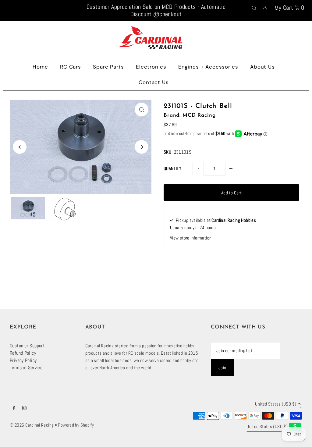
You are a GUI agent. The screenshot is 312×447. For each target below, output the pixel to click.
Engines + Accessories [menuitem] (208, 66)
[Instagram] (24, 408)
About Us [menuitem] (262, 66)
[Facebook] (14, 408)
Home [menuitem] (40, 66)
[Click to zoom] (141, 109)
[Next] (141, 147)
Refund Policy (23, 353)
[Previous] (20, 147)
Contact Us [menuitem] (154, 82)
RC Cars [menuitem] (70, 66)
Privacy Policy (23, 360)
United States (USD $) (275, 404)
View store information (190, 238)
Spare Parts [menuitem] (108, 66)
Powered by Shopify (76, 425)
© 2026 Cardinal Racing (32, 425)
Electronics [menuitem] (151, 66)
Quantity (172, 168)
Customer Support (27, 345)
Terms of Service (26, 367)
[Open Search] (254, 7)
